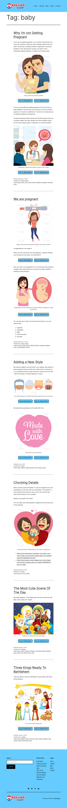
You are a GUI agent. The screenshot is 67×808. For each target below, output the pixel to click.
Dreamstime (27, 101)
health (31, 345)
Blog (47, 6)
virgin (32, 652)
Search (11, 767)
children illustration (30, 467)
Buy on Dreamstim (25, 260)
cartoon (23, 182)
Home (35, 6)
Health (26, 180)
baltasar (23, 738)
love (24, 573)
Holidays (23, 649)
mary (21, 652)
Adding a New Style (28, 362)
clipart (36, 738)
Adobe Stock (44, 101)
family (39, 651)
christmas (32, 651)
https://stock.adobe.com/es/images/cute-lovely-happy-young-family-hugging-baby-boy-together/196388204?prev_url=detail (34, 562)
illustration (38, 182)
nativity (25, 652)
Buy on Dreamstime (25, 314)
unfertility (50, 182)
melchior (16, 740)
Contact (58, 6)
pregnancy (44, 182)
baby (19, 182)
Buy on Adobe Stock (41, 260)
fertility (34, 182)
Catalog (41, 6)
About (52, 6)
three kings (25, 740)
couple (30, 182)
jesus (15, 652)
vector (15, 184)
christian (27, 651)
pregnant (47, 345)
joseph (18, 652)
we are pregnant (21, 347)
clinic (26, 182)
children (23, 467)
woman (28, 347)
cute (36, 467)
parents (27, 573)
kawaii (44, 467)
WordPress (57, 798)
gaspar (40, 738)
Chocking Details (26, 482)
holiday (43, 651)
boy (21, 573)
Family (23, 180)
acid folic (20, 345)
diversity (40, 467)
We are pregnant (26, 199)
